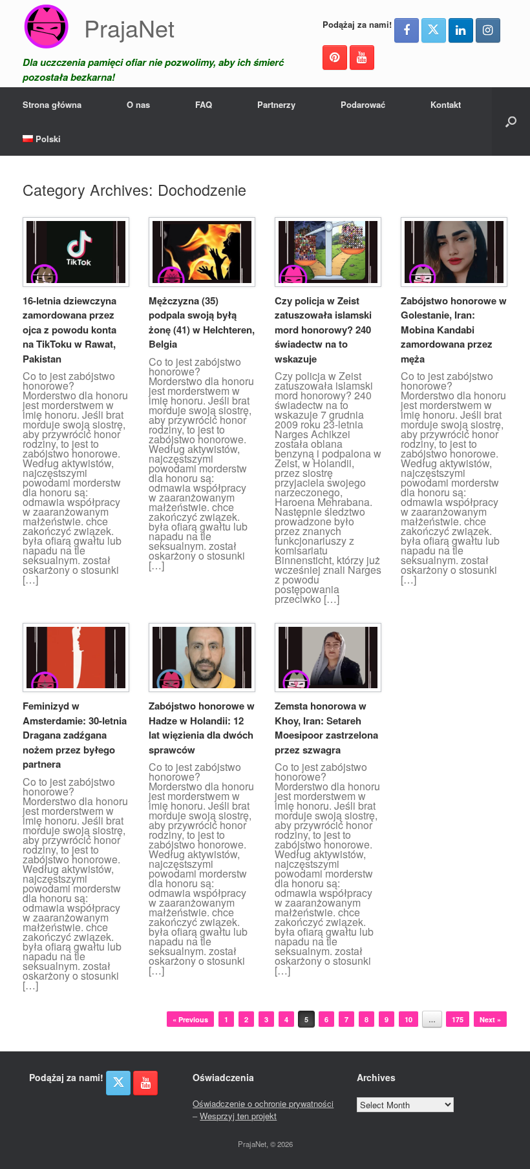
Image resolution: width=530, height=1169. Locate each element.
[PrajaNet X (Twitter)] (433, 30)
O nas (138, 104)
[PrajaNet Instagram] (488, 30)
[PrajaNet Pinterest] (335, 57)
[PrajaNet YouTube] (362, 57)
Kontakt (445, 104)
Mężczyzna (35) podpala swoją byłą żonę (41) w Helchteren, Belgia (202, 322)
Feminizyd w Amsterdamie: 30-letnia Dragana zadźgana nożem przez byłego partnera (75, 735)
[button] (511, 121)
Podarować (363, 104)
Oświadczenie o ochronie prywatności (263, 1103)
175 (457, 1019)
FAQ (203, 104)
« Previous (190, 1019)
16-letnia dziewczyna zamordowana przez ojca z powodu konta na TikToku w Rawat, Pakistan (69, 329)
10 (408, 1019)
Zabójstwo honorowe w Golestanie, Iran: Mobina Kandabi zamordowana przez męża (454, 329)
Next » (490, 1019)
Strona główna (52, 104)
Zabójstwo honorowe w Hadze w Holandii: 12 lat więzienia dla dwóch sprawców (202, 728)
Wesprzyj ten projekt (238, 1116)
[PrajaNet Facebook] (406, 30)
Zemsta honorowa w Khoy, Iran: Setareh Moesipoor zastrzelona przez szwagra (326, 728)
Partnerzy (276, 104)
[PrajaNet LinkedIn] (461, 30)
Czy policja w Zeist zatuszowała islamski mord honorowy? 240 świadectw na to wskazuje (323, 329)
